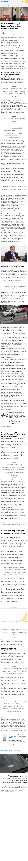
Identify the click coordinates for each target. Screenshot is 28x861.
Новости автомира (4, 790)
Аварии (12, 790)
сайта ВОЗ (16, 137)
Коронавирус (20, 790)
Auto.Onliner (5, 778)
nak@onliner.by (23, 787)
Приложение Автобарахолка (5, 791)
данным (6, 100)
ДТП (14, 790)
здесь (25, 776)
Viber (25, 784)
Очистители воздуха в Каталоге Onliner (10, 750)
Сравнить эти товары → (7, 426)
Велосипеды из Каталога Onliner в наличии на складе (13, 429)
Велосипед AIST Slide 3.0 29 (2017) (16, 412)
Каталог (16, 790)
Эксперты (12, 791)
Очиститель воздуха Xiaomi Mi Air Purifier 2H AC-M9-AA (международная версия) (17, 736)
